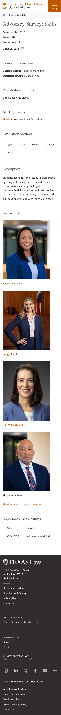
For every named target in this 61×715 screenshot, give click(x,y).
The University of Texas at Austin (27, 681)
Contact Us (8, 603)
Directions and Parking (14, 593)
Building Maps (10, 598)
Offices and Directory (13, 588)
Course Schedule (17, 15)
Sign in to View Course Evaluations (22, 504)
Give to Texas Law (18, 656)
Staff (37, 622)
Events (6, 647)
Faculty (27, 622)
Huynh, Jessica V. (12, 284)
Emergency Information (15, 694)
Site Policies (9, 709)
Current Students (12, 622)
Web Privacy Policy (12, 699)
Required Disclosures (16, 689)
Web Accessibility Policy (15, 704)
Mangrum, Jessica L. (14, 425)
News (6, 642)
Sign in (7, 119)
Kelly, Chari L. (10, 354)
